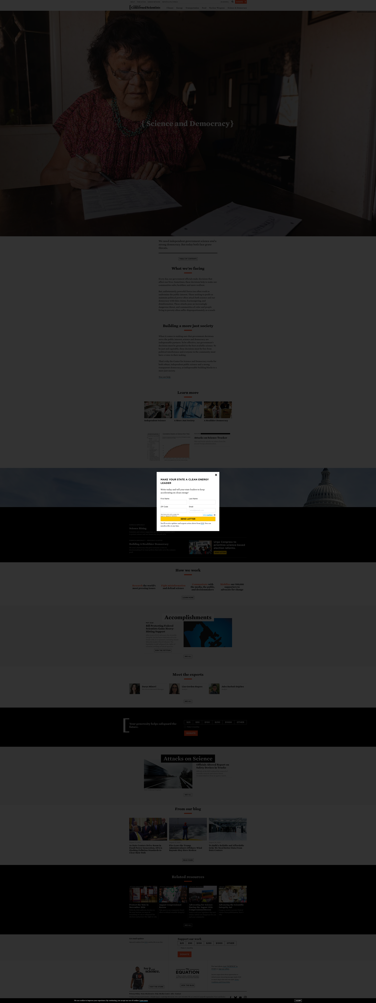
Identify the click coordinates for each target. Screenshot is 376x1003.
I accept (298, 1000)
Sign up (167, 516)
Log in (162, 516)
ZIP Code (164, 507)
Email (191, 507)
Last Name (193, 499)
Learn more (144, 1000)
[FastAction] (207, 515)
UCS (202, 523)
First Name (165, 499)
